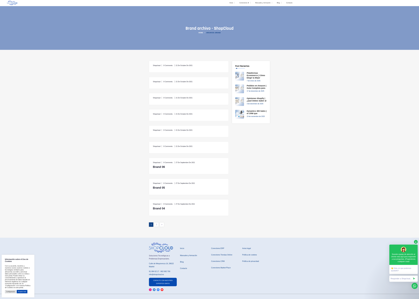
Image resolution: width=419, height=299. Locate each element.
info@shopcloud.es (156, 274)
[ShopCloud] (12, 2)
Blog (278, 3)
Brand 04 (159, 208)
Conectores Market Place (221, 268)
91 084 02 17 (154, 271)
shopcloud (156, 65)
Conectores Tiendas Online (221, 255)
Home (200, 33)
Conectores (243, 3)
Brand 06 (159, 167)
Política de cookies (249, 255)
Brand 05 (159, 187)
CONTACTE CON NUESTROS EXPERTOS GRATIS (163, 282)
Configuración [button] (10, 291)
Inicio (231, 3)
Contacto (289, 3)
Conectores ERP (217, 248)
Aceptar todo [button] (22, 291)
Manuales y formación (262, 3)
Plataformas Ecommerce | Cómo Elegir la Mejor (256, 75)
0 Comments (168, 65)
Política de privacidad (250, 261)
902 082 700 (165, 271)
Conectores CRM (218, 261)
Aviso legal (246, 248)
